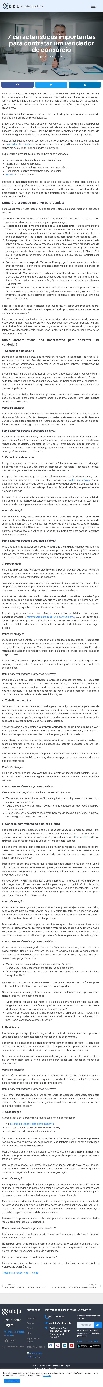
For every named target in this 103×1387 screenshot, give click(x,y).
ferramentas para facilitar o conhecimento (51, 616)
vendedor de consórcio (20, 144)
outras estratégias (79, 480)
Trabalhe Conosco (36, 1346)
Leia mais (47, 1375)
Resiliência (11, 174)
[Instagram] (57, 1345)
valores (86, 837)
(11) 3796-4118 (56, 1316)
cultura (75, 837)
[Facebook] (51, 1345)
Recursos (31, 1318)
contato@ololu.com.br (60, 1323)
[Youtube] (71, 1345)
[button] (93, 6)
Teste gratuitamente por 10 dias (20, 1272)
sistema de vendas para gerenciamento (32, 1123)
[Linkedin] (64, 1345)
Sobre (30, 1328)
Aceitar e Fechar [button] (12, 1381)
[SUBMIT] (98, 1325)
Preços (30, 1323)
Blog (29, 1333)
